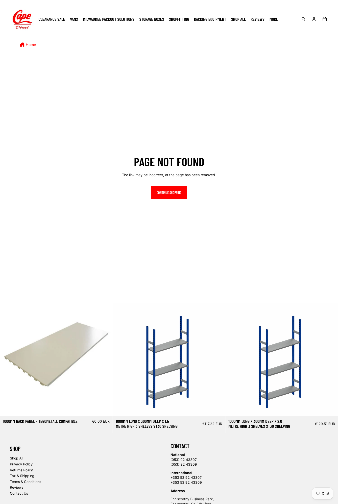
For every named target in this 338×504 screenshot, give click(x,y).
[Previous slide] (120, 359)
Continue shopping (169, 193)
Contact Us (19, 493)
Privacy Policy (21, 464)
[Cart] (324, 19)
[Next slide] (217, 359)
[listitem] (273, 19)
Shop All (16, 458)
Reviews (16, 487)
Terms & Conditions (25, 482)
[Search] (303, 19)
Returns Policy (21, 470)
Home (31, 45)
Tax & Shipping (22, 476)
